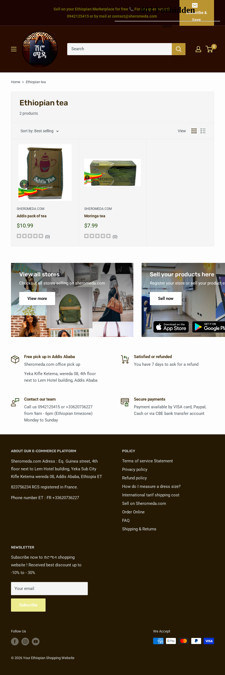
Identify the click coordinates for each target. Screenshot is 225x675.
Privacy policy (134, 469)
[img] (30, 237)
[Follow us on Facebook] (15, 641)
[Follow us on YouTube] (36, 641)
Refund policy (134, 478)
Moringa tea (94, 216)
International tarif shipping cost (150, 495)
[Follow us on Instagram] (25, 641)
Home (15, 82)
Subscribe (28, 605)
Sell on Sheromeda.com (144, 503)
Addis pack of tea (32, 216)
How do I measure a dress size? (151, 486)
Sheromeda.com (30, 209)
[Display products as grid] (194, 130)
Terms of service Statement (147, 461)
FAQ (126, 520)
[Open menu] (13, 49)
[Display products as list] (203, 130)
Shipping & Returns (139, 529)
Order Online (133, 512)
